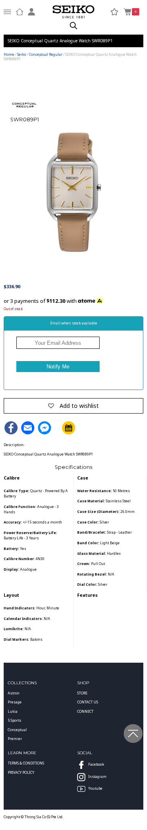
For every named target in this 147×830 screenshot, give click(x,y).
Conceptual (17, 729)
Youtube (95, 788)
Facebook (96, 764)
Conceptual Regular (45, 54)
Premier (15, 738)
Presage (15, 702)
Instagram (97, 776)
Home (9, 54)
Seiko (21, 54)
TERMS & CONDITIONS (26, 763)
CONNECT (85, 711)
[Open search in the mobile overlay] (73, 25)
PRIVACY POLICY (21, 772)
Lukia (13, 711)
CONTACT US (87, 702)
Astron (14, 693)
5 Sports (14, 720)
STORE (82, 693)
